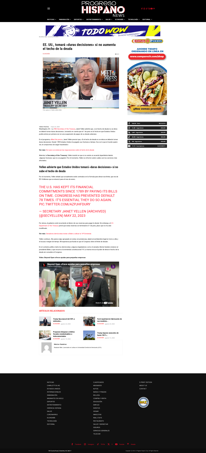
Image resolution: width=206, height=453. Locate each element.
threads (133, 444)
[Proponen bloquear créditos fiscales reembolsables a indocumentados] (45, 335)
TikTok (103, 444)
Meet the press (56, 139)
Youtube (121, 444)
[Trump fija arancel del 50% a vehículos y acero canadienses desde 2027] (45, 321)
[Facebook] (142, 9)
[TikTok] (146, 9)
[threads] (154, 9)
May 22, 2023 (74, 216)
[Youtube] (151, 9)
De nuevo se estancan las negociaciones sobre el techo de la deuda (70, 150)
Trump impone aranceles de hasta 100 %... (108, 334)
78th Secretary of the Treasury (64, 129)
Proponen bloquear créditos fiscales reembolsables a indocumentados (64, 334)
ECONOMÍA (46, 53)
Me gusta (162, 123)
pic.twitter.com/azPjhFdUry (64, 204)
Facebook (78, 444)
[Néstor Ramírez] (46, 347)
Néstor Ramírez (44, 126)
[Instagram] (144, 9)
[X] (149, 9)
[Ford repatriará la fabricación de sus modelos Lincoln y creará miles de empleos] (89, 321)
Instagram (91, 444)
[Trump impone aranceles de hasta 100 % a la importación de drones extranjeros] (89, 335)
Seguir (163, 128)
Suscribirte (161, 146)
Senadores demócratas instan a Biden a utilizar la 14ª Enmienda (68, 234)
